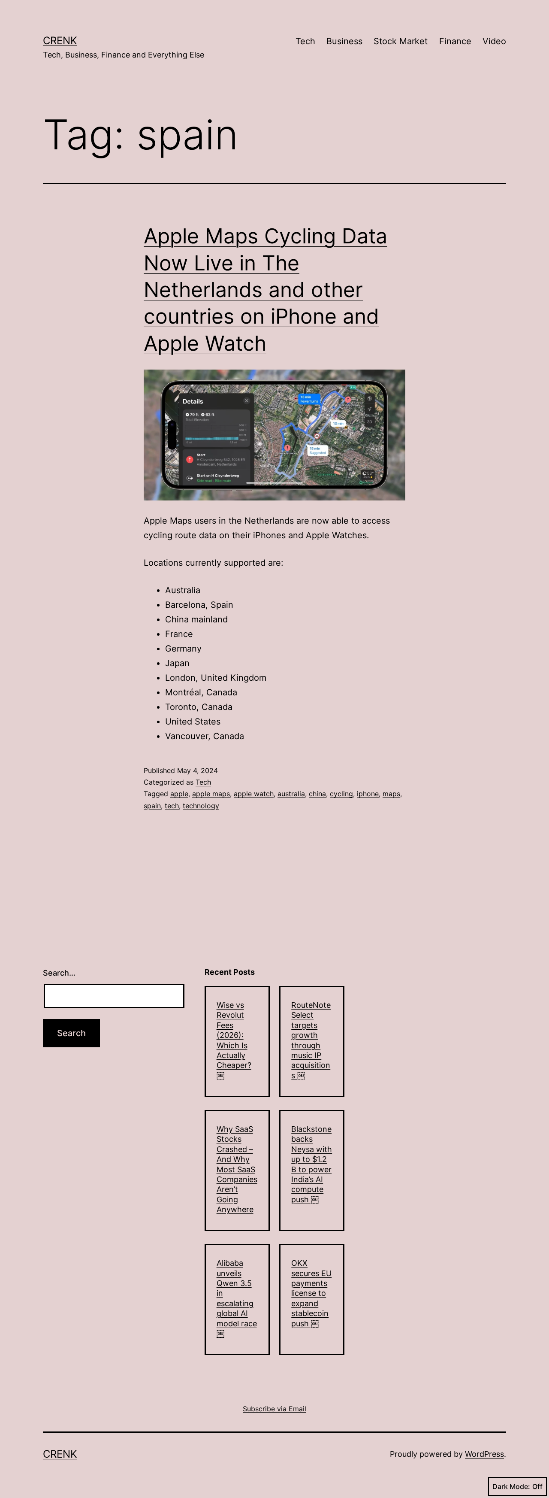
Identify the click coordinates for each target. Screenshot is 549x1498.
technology (201, 805)
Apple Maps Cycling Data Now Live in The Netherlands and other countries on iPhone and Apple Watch (265, 289)
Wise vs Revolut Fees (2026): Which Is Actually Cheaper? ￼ (234, 1040)
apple (179, 793)
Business (344, 41)
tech (172, 805)
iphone (368, 793)
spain (152, 805)
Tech (305, 41)
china (317, 793)
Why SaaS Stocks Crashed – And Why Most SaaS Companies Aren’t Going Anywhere (237, 1169)
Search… (59, 972)
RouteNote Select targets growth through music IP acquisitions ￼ (311, 1040)
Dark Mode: (511, 1486)
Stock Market (401, 41)
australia (291, 793)
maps (391, 793)
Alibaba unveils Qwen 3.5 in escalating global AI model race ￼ (237, 1298)
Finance (455, 41)
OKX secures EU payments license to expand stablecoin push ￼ (311, 1293)
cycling (341, 793)
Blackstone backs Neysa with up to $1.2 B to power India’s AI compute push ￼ (311, 1164)
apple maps (211, 793)
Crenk (60, 40)
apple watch (254, 793)
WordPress (484, 1454)
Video (494, 41)
